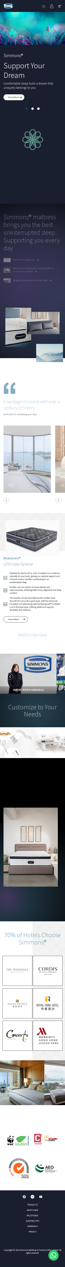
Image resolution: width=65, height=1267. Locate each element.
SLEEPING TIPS (32, 1220)
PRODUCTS (33, 1204)
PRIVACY (32, 1231)
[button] (26, 108)
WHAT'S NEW (32, 1210)
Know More (13, 97)
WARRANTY (33, 1226)
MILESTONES (32, 1215)
